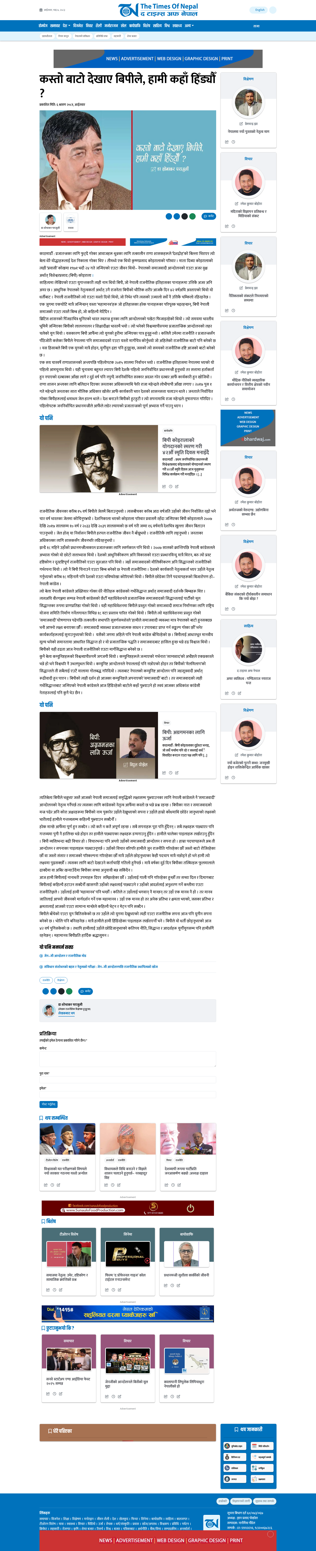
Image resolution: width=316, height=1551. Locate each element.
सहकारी (117, 36)
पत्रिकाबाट (129, 1529)
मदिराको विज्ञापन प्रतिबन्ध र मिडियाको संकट (249, 214)
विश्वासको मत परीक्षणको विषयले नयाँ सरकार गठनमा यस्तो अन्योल (65, 1171)
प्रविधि (175, 1524)
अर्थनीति (142, 1529)
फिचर (169, 1160)
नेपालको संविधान (82, 36)
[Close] (270, 1534)
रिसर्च (100, 1529)
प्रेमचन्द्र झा (251, 124)
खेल (123, 26)
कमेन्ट (43, 1048)
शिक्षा (66, 1519)
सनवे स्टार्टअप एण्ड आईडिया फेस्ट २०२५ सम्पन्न (68, 1381)
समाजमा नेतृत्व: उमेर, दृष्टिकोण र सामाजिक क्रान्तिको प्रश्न (67, 1277)
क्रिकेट (43, 1529)
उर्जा (100, 1524)
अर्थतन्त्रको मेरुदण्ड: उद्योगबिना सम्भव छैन (248, 512)
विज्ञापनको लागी (241, 1501)
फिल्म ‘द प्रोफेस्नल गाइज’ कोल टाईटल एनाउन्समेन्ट (125, 1277)
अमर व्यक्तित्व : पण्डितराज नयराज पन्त (249, 681)
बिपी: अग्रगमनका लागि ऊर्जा (183, 735)
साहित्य (157, 26)
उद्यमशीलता (47, 36)
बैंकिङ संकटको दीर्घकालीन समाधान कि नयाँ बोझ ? (248, 596)
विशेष (146, 26)
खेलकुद (123, 1519)
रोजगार (66, 1529)
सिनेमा (128, 1234)
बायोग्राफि (134, 26)
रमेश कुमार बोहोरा (251, 204)
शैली (99, 26)
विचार (89, 26)
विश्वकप (164, 1524)
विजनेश (78, 26)
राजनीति (46, 980)
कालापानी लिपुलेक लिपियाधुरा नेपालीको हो (184, 1384)
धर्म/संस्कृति (122, 1524)
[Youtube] (60, 1501)
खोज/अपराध (149, 1524)
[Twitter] (47, 1501)
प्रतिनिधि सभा (102, 36)
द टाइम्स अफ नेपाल (248, 671)
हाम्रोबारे (223, 1501)
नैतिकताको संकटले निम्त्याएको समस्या (248, 298)
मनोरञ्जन (111, 26)
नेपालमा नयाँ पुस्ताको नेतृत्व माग (248, 132)
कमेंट (211, 216)
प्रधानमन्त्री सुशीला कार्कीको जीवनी (186, 1275)
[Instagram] (54, 1501)
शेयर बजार (132, 36)
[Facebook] (41, 1501)
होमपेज (43, 26)
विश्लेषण (60, 980)
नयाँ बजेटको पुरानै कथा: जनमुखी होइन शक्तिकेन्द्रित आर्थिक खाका (248, 765)
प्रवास (136, 1524)
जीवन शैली (103, 1519)
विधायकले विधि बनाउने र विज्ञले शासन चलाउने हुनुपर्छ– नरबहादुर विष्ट (125, 1173)
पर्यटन (185, 1524)
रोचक (109, 1524)
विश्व (167, 26)
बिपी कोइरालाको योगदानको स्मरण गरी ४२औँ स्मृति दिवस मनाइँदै (185, 446)
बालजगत (182, 1519)
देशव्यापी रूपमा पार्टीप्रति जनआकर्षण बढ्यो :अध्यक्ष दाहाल (186, 1171)
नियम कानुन (63, 36)
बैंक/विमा (155, 1529)
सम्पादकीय (170, 1529)
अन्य (188, 26)
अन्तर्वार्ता (110, 1160)
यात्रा (61, 1524)
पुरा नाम (44, 1073)
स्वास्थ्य (177, 26)
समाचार (55, 26)
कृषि (76, 1529)
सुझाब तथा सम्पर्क (264, 1501)
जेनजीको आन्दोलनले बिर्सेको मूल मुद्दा (126, 1384)
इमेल (43, 1088)
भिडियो (91, 1524)
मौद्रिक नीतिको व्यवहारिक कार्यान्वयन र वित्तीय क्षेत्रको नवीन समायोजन (248, 384)
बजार (117, 1529)
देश (65, 26)
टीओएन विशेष (52, 1160)
